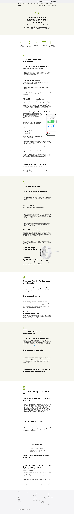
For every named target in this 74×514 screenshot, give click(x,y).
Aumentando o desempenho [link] (47, 5)
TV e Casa (19, 499)
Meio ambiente (50, 495)
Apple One (27, 498)
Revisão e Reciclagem (53, 5)
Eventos (49, 505)
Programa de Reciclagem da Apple (36, 501)
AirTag (19, 500)
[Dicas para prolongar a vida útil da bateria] (51, 42)
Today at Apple (35, 495)
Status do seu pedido (35, 502)
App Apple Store (35, 498)
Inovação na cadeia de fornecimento (50, 498)
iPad (18, 495)
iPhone (19, 496)
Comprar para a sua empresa (44, 494)
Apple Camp (34, 497)
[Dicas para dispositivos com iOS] (22, 42)
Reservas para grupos (35, 496)
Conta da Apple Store (28, 494)
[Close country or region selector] (55, 1)
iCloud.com (27, 495)
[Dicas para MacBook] (44, 42)
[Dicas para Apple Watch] (29, 42)
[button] (44, 1)
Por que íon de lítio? (40, 5)
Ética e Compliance (50, 504)
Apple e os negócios (43, 493)
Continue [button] (53, 1)
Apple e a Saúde (42, 502)
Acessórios (19, 501)
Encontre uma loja (35, 493)
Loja (18, 493)
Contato (49, 506)
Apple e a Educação (43, 497)
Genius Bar (34, 494)
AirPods (19, 498)
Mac (18, 494)
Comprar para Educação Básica (43, 498)
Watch (18, 497)
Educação (49, 494)
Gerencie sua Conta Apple (29, 493)
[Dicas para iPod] (37, 42)
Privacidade (49, 496)
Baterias (19, 5)
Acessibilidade (50, 493)
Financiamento (34, 499)
